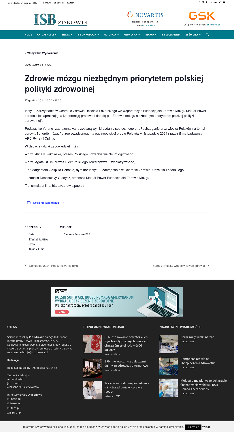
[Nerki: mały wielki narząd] (168, 344)
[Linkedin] (207, 3)
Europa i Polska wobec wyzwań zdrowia (179, 265)
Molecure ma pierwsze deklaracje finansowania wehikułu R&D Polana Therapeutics (203, 385)
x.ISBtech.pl (14, 412)
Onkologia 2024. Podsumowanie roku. (53, 265)
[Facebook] (199, 3)
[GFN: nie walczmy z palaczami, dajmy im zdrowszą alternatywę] (92, 368)
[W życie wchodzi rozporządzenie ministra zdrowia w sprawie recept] (92, 390)
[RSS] (211, 3)
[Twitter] (220, 3)
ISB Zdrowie (36, 337)
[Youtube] (224, 3)
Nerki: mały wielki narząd (197, 337)
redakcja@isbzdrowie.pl (33, 352)
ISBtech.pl (13, 408)
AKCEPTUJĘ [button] (193, 427)
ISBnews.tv (13, 403)
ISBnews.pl (14, 399)
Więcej (206, 427)
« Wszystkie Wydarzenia (41, 53)
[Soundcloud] (216, 3)
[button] (207, 34)
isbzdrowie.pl (148, 25)
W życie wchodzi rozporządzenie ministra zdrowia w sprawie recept (126, 387)
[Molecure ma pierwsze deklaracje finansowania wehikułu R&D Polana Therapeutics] (168, 388)
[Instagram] (203, 3)
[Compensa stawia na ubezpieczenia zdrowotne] (168, 366)
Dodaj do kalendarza (46, 202)
